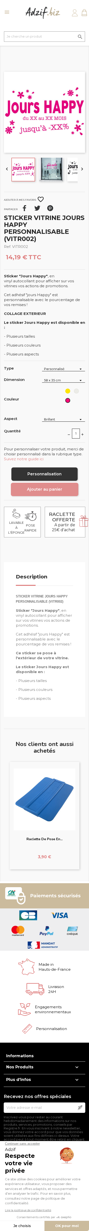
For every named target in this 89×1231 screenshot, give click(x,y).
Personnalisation (44, 474)
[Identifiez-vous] (75, 12)
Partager (24, 208)
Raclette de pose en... (44, 839)
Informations (20, 1056)
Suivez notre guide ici (24, 459)
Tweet (37, 208)
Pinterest (50, 208)
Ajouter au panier (44, 489)
